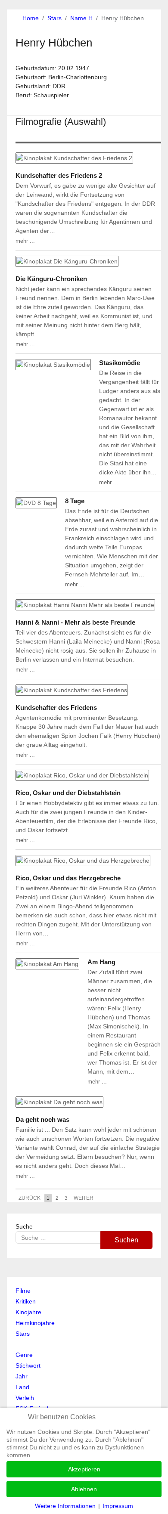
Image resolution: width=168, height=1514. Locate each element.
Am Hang (101, 962)
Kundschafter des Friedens (56, 707)
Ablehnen (84, 1489)
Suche (24, 1226)
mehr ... (25, 241)
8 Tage (74, 501)
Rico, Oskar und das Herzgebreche (68, 878)
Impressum (118, 1505)
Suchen (126, 1240)
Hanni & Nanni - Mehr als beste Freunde (75, 622)
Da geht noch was (42, 1119)
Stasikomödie (119, 362)
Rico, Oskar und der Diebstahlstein (68, 792)
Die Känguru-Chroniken (51, 278)
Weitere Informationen (65, 1505)
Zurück (29, 1198)
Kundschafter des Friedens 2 (59, 175)
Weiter (83, 1198)
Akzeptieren (84, 1469)
